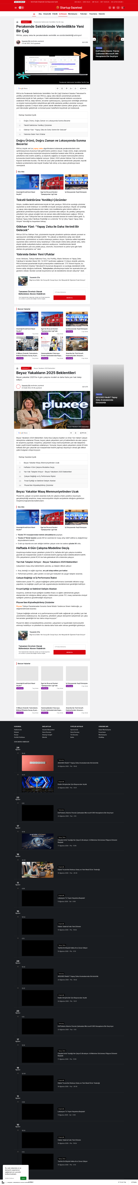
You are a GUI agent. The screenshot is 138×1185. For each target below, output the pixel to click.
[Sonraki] (29, 2)
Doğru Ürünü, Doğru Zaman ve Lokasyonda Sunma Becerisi (45, 121)
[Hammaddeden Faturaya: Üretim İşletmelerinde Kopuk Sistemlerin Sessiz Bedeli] (52, 347)
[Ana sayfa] (34, 13)
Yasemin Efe (26, 41)
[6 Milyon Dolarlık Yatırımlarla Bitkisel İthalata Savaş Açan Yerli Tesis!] (27, 347)
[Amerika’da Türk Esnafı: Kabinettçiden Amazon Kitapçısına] (77, 347)
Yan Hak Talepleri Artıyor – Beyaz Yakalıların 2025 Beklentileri (45, 472)
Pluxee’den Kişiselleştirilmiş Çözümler (36, 485)
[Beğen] (57, 88)
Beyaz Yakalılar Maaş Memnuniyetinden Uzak (39, 463)
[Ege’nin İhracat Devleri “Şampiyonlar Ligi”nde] (52, 184)
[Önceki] (27, 2)
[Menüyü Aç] (15, 7)
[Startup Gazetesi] (69, 7)
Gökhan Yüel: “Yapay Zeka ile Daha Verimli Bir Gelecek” (43, 130)
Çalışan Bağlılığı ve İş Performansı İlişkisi (37, 476)
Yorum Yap (122, 1182)
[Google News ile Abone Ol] (22, 88)
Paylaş (134, 1182)
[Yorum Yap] (66, 88)
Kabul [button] (23, 1178)
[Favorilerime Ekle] (62, 88)
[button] (113, 7)
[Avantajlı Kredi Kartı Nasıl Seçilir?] (27, 184)
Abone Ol (69, 297)
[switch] (21, 7)
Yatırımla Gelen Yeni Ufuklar (32, 134)
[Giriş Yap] (118, 7)
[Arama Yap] (109, 7)
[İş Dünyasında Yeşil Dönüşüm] (76, 184)
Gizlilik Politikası (9, 1178)
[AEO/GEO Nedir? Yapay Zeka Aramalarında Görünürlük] (108, 386)
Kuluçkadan (48, 268)
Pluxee (19, 606)
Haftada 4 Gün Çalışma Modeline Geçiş (37, 467)
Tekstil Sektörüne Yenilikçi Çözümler (36, 125)
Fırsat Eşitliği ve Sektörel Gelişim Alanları (37, 481)
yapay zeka (38, 148)
